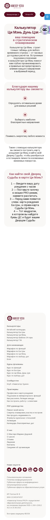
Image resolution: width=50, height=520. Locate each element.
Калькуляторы (12, 14)
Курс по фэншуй (14, 368)
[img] (14, 6)
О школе (11, 437)
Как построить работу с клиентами (22, 401)
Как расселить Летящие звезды (20, 398)
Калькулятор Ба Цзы (16, 332)
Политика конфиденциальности (19, 480)
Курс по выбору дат (15, 376)
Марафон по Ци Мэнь (16, 354)
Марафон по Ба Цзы (16, 351)
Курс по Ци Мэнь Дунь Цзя (18, 373)
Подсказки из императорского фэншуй (24, 396)
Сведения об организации (18, 447)
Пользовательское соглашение (19, 477)
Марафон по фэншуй (16, 349)
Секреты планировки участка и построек (24, 413)
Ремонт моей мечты (15, 410)
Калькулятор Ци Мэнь (16, 335)
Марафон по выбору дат (18, 357)
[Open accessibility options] (47, 17)
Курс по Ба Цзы (14, 370)
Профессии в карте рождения (20, 393)
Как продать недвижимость (19, 415)
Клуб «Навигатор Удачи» (18, 384)
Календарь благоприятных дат (20, 423)
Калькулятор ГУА (14, 340)
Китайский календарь (16, 330)
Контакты (11, 445)
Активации (11, 421)
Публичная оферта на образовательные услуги (25, 487)
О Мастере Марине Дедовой (19, 434)
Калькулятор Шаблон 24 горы (20, 338)
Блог (9, 359)
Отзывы (10, 439)
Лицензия (11, 442)
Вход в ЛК (29, 14)
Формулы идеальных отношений (21, 418)
